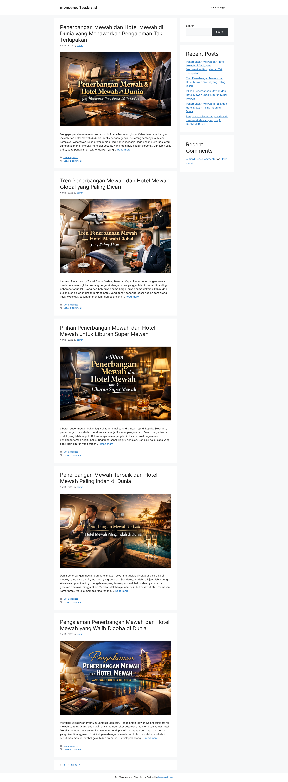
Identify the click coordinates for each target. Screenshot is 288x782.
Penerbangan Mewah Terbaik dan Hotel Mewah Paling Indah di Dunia (108, 478)
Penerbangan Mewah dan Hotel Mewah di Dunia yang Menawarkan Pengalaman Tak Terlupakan (111, 33)
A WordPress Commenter (201, 159)
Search (190, 25)
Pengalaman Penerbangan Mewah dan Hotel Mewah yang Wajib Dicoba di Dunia (114, 625)
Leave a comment (72, 160)
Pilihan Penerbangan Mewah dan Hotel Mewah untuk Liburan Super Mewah (107, 331)
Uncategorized (70, 157)
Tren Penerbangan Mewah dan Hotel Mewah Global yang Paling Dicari (115, 183)
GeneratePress (165, 777)
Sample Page (218, 7)
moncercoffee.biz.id (78, 7)
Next (75, 764)
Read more (123, 149)
